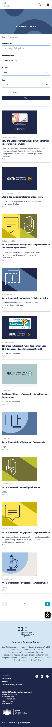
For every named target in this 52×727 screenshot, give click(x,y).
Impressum (6, 675)
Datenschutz (6, 678)
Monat (5, 68)
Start (3, 37)
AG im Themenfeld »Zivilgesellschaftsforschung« (25, 583)
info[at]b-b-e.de (7, 701)
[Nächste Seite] (47, 604)
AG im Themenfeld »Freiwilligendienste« (21, 487)
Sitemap (5, 681)
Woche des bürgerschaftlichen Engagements (22, 197)
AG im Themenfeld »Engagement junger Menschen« (26, 532)
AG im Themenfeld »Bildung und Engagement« (23, 442)
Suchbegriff (7, 43)
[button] (26, 60)
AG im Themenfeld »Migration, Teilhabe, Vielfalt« (25, 298)
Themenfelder (8, 56)
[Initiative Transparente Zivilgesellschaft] (14, 712)
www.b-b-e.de (7, 703)
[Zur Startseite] (6, 4)
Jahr (4, 80)
